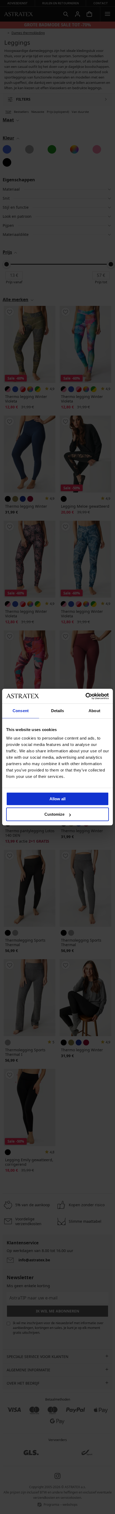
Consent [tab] (21, 710)
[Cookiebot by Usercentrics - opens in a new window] (85, 696)
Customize (54, 814)
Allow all (57, 799)
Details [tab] (57, 710)
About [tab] (94, 710)
